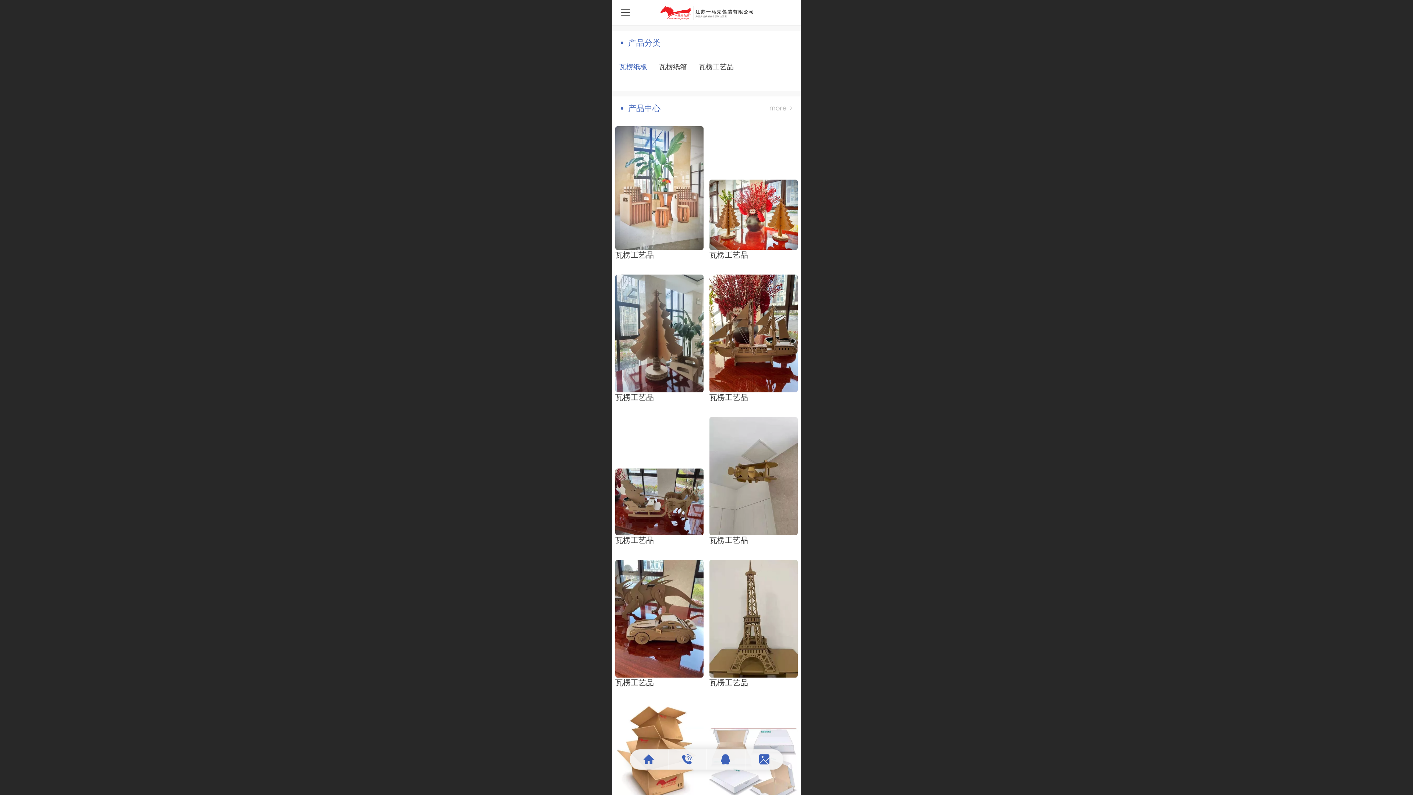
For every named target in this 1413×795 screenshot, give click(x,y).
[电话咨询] (687, 759)
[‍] (781, 109)
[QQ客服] (726, 759)
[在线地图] (764, 759)
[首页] (649, 759)
